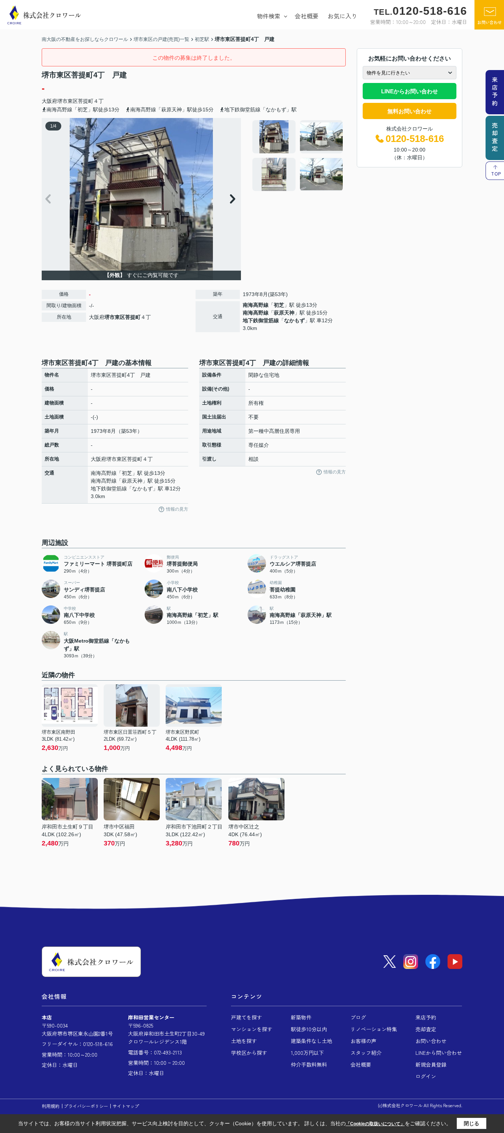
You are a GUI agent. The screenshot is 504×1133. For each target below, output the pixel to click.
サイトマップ (126, 1106)
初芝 (279, 305)
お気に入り (342, 15)
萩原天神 (284, 313)
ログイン (425, 1076)
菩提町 (85, 101)
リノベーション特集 (374, 1029)
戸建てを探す (246, 1017)
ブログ (358, 1017)
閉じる (471, 1123)
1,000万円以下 (307, 1052)
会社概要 (306, 15)
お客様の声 (363, 1041)
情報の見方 (177, 509)
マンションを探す (251, 1029)
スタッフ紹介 (366, 1052)
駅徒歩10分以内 (309, 1029)
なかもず (294, 320)
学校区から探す (249, 1052)
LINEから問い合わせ (438, 1052)
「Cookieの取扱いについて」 (375, 1123)
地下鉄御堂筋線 (261, 320)
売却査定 (425, 1029)
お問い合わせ (489, 22)
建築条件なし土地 (311, 1041)
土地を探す (244, 1041)
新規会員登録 (430, 1064)
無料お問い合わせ (409, 111)
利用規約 (50, 1106)
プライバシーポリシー (86, 1106)
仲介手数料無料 (309, 1064)
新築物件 (301, 1017)
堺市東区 (67, 101)
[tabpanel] (298, 155)
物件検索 (268, 15)
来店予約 (425, 1017)
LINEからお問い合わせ (409, 91)
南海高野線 (256, 305)
